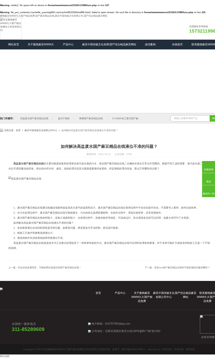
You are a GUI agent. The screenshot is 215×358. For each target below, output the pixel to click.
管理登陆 (190, 349)
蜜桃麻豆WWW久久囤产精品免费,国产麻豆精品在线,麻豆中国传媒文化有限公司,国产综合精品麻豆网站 (53, 15)
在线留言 (177, 44)
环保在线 (179, 349)
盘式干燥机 (64, 118)
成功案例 (150, 44)
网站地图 (4, 356)
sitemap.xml (154, 349)
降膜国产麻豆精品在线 (91, 118)
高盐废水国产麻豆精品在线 (34, 118)
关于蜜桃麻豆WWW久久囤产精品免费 (41, 46)
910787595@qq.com (117, 323)
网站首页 (13, 44)
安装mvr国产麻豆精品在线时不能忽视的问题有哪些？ (182, 267)
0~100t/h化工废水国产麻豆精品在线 (131, 118)
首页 (18, 130)
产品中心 (68, 44)
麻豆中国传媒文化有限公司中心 (95, 46)
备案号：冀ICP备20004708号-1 (129, 349)
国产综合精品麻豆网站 (122, 44)
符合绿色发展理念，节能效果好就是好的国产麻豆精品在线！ (49, 267)
